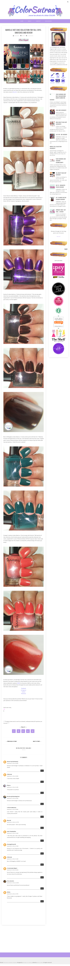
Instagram (23, 690)
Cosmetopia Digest (12, 868)
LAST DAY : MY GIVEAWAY (61, 134)
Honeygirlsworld (11, 844)
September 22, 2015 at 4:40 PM (12, 776)
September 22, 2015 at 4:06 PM (12, 763)
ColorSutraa (16, 35)
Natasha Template (13, 962)
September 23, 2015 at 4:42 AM (12, 869)
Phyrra (8, 785)
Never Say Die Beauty (12, 761)
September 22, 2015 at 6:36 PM (12, 798)
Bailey (8, 892)
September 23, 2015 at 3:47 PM (12, 893)
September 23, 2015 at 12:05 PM (13, 882)
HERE (18, 683)
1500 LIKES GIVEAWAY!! (61, 110)
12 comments (30, 35)
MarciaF (9, 820)
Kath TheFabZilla (11, 831)
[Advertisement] (23, 937)
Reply (42, 770)
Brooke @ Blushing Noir (13, 796)
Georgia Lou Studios (27, 962)
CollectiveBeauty (11, 807)
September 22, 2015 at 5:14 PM (12, 787)
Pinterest (23, 693)
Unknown (9, 774)
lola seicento (10, 881)
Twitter (23, 692)
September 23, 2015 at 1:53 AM (12, 833)
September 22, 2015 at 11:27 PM (13, 822)
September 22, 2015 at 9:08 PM (12, 809)
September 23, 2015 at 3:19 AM (12, 858)
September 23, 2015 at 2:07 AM (12, 846)
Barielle (15, 92)
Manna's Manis (40, 962)
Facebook (23, 688)
